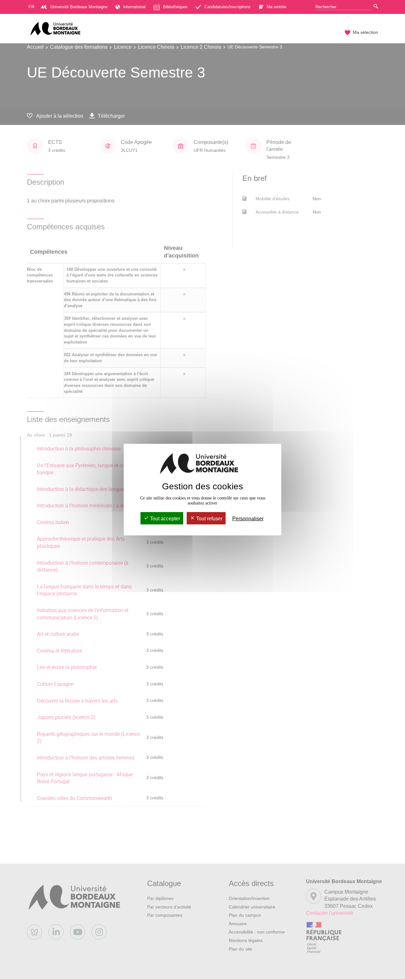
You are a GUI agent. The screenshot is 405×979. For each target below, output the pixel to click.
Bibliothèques (175, 6)
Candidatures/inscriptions (227, 6)
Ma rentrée (276, 6)
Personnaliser (248, 518)
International (134, 6)
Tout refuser (208, 518)
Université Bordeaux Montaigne (79, 6)
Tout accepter (164, 518)
